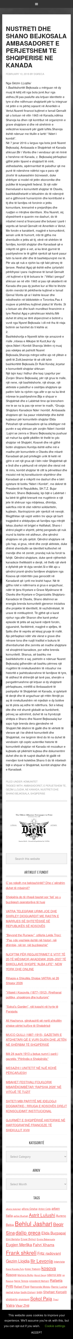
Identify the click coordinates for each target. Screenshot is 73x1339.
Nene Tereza (21, 1280)
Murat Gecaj (40, 1275)
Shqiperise (37, 793)
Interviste (59, 1261)
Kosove (11, 1274)
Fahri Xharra (43, 1244)
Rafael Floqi (21, 1287)
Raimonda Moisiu (40, 1287)
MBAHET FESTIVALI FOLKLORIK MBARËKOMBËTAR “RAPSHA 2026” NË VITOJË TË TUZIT (33, 1087)
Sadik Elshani (28, 1292)
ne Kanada (32, 789)
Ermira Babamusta (46, 1239)
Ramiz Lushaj (59, 1287)
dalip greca (28, 1232)
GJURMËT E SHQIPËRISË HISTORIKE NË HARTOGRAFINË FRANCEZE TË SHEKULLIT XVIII (35, 1125)
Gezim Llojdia (15, 789)
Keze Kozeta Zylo (15, 1269)
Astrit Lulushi (42, 1215)
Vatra (10, 1305)
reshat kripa (13, 1292)
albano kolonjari (13, 1208)
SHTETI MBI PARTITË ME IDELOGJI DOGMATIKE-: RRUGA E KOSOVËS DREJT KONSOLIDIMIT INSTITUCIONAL (36, 1106)
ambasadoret (33, 785)
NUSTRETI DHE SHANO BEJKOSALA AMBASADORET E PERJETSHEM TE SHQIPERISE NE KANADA (36, 46)
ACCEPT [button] (36, 1332)
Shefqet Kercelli (55, 1291)
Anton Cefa (44, 1208)
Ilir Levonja (41, 1260)
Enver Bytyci (28, 1239)
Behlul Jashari (33, 1223)
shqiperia (12, 1299)
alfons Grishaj (30, 1209)
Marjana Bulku (25, 1275)
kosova (48, 1268)
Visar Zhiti (22, 1305)
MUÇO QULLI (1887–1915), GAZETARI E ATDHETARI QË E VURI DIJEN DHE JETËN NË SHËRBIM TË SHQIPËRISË (36, 1039)
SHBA (39, 1292)
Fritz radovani (49, 1253)
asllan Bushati (21, 1215)
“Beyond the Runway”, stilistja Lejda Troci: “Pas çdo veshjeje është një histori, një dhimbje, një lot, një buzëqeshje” (33, 940)
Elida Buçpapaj (53, 1233)
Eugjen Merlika (19, 1244)
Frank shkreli (21, 1252)
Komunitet (31, 781)
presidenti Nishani (39, 1280)
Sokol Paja (41, 1298)
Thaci (55, 1299)
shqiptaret (23, 1299)
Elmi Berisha (13, 1239)
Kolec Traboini (33, 1269)
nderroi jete (54, 1275)
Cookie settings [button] (55, 1326)
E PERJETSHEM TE (54, 785)
